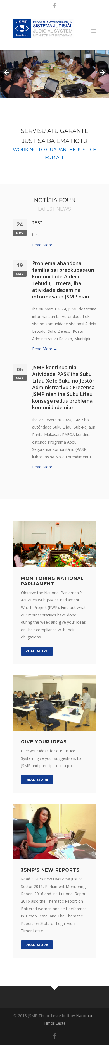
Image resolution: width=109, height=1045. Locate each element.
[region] (54, 74)
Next (102, 72)
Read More (36, 651)
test (37, 222)
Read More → (44, 245)
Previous (7, 72)
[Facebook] (54, 5)
